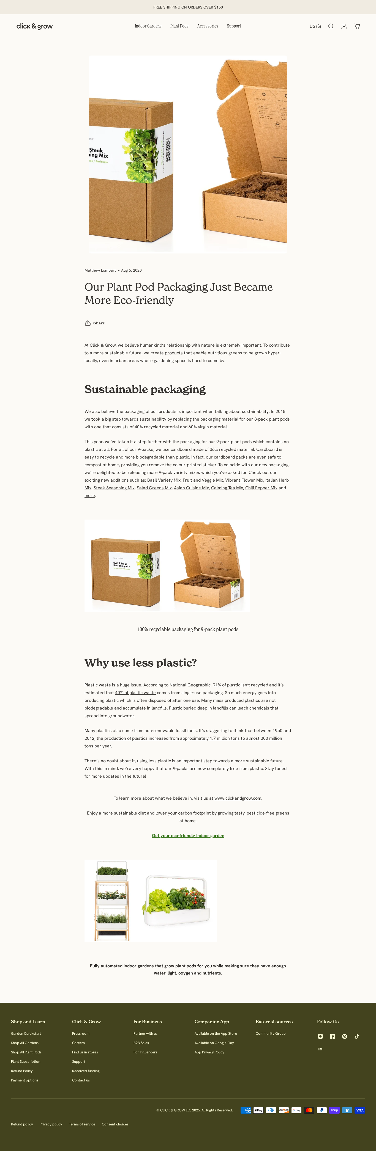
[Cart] (357, 26)
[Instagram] (320, 1036)
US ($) (315, 26)
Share (99, 323)
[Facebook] (332, 1036)
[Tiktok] (357, 1036)
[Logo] (34, 26)
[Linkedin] (320, 1048)
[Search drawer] (330, 26)
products (174, 352)
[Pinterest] (345, 1036)
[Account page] (344, 26)
